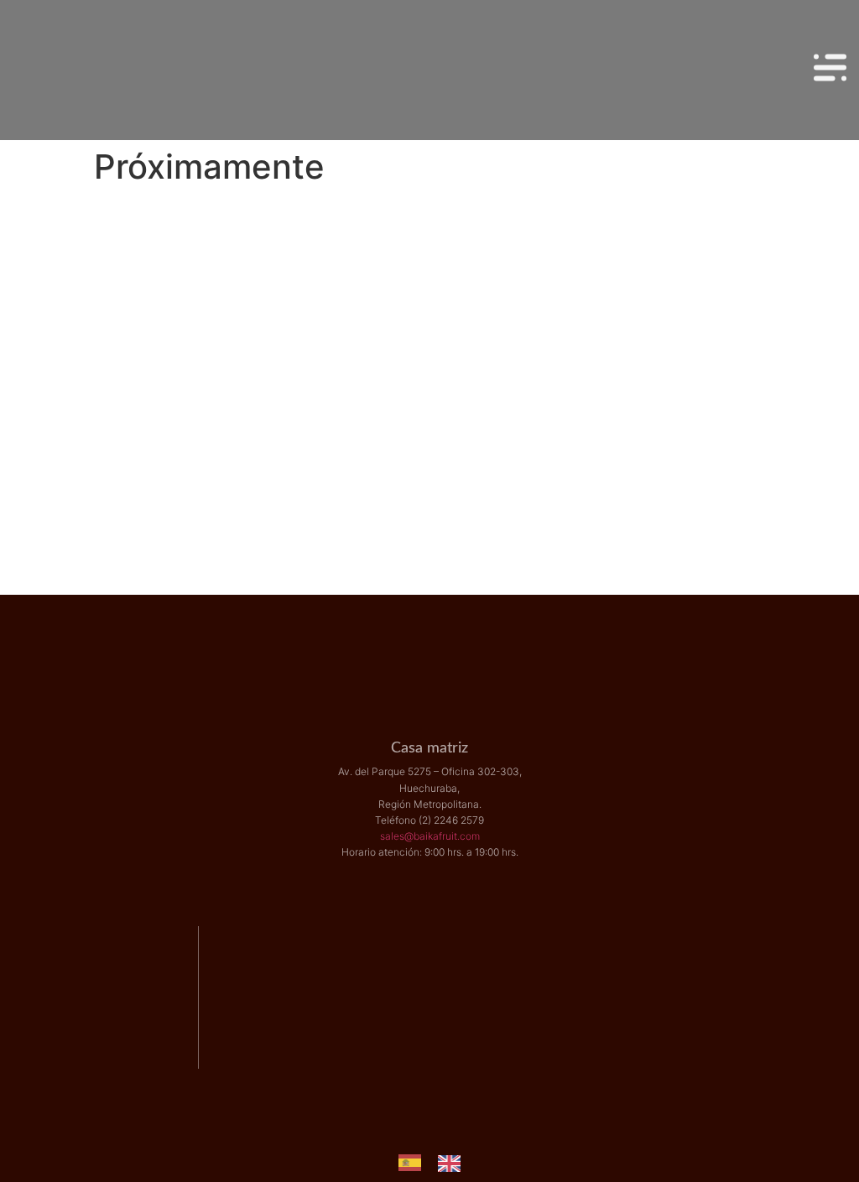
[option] (453, 1163)
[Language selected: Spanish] (437, 1163)
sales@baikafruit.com (430, 836)
